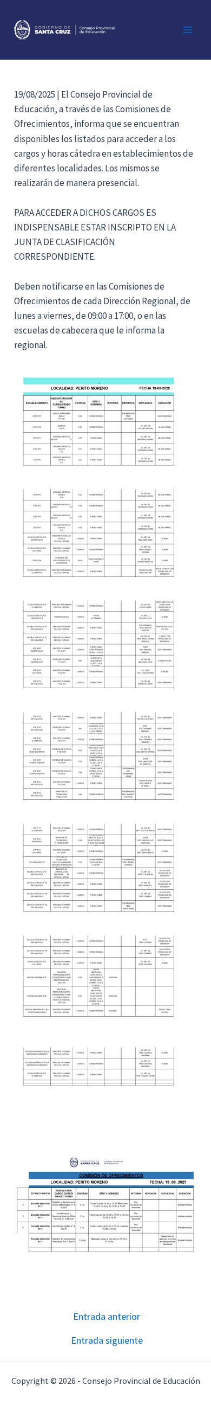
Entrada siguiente (107, 1340)
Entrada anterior (106, 1316)
